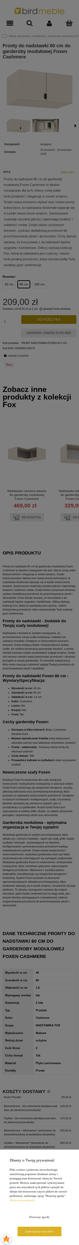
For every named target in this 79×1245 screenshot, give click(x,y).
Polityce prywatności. (22, 1200)
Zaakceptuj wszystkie (39, 1231)
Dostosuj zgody (39, 1217)
